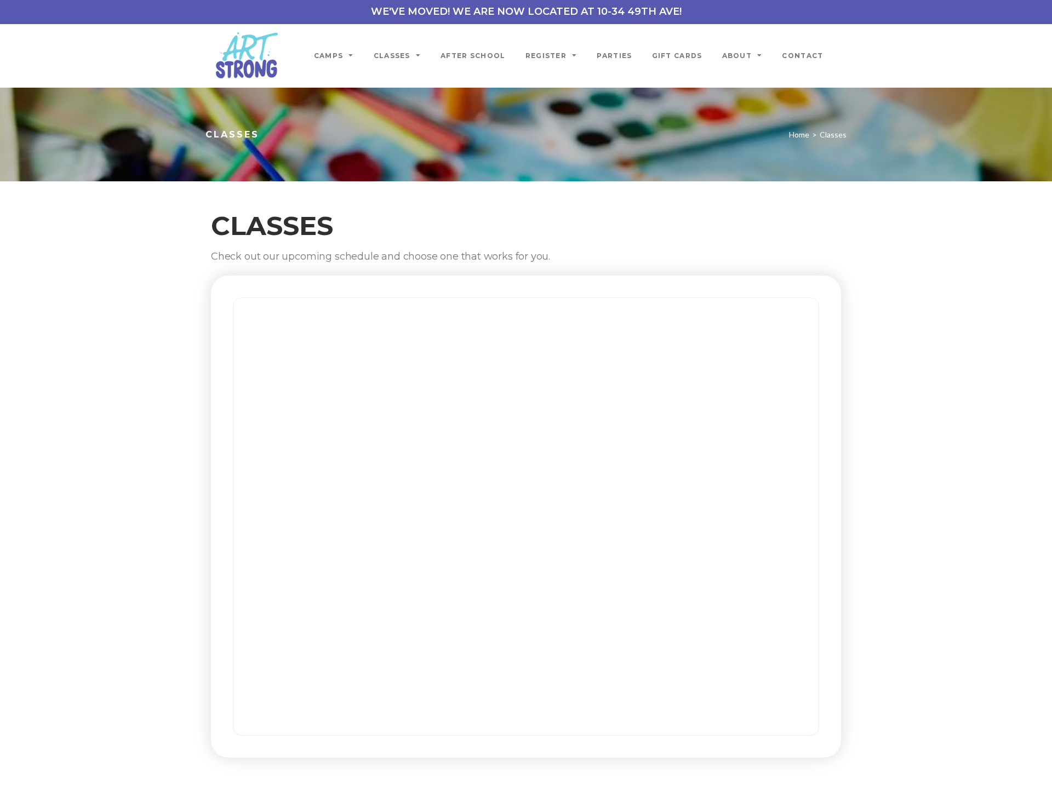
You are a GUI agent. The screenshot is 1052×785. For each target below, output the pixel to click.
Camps (329, 55)
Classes (392, 55)
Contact (802, 55)
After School (473, 55)
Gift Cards (677, 55)
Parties (614, 55)
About (737, 55)
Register (546, 55)
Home (799, 134)
